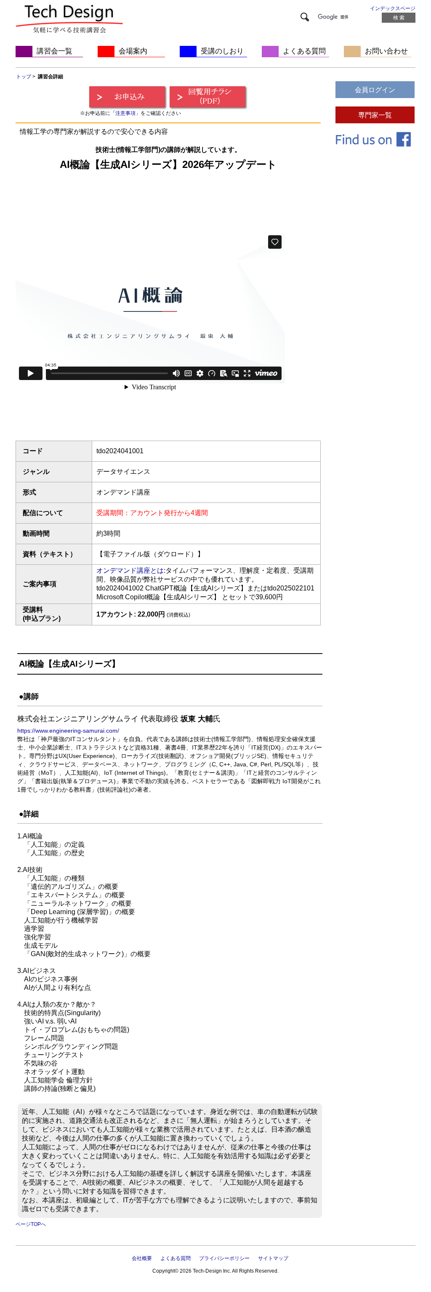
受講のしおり (222, 51)
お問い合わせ (386, 51)
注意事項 (125, 113)
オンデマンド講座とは (130, 570)
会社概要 (142, 1258)
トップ (23, 77)
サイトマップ (273, 1258)
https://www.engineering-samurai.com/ (68, 730)
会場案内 (133, 51)
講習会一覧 (54, 51)
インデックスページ (392, 8)
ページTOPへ (31, 1224)
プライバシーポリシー (224, 1258)
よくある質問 (304, 51)
